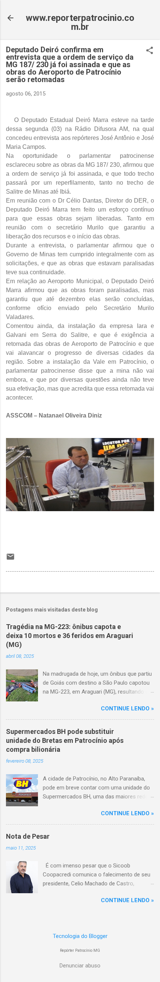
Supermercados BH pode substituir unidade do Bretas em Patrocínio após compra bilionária (65, 740)
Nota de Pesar (27, 836)
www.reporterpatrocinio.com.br (80, 22)
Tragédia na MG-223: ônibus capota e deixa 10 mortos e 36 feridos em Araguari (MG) (69, 635)
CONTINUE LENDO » (127, 708)
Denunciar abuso (80, 965)
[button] (149, 51)
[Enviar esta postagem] (10, 559)
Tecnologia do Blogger (80, 936)
